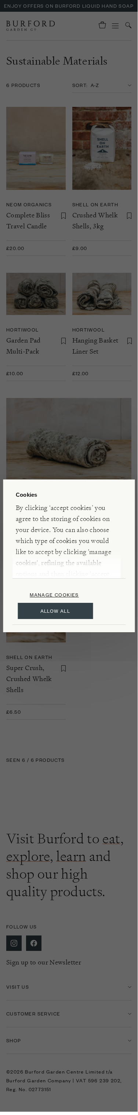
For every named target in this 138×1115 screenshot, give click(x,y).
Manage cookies (54, 594)
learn (71, 856)
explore (28, 856)
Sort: (80, 85)
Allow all (55, 610)
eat (111, 838)
